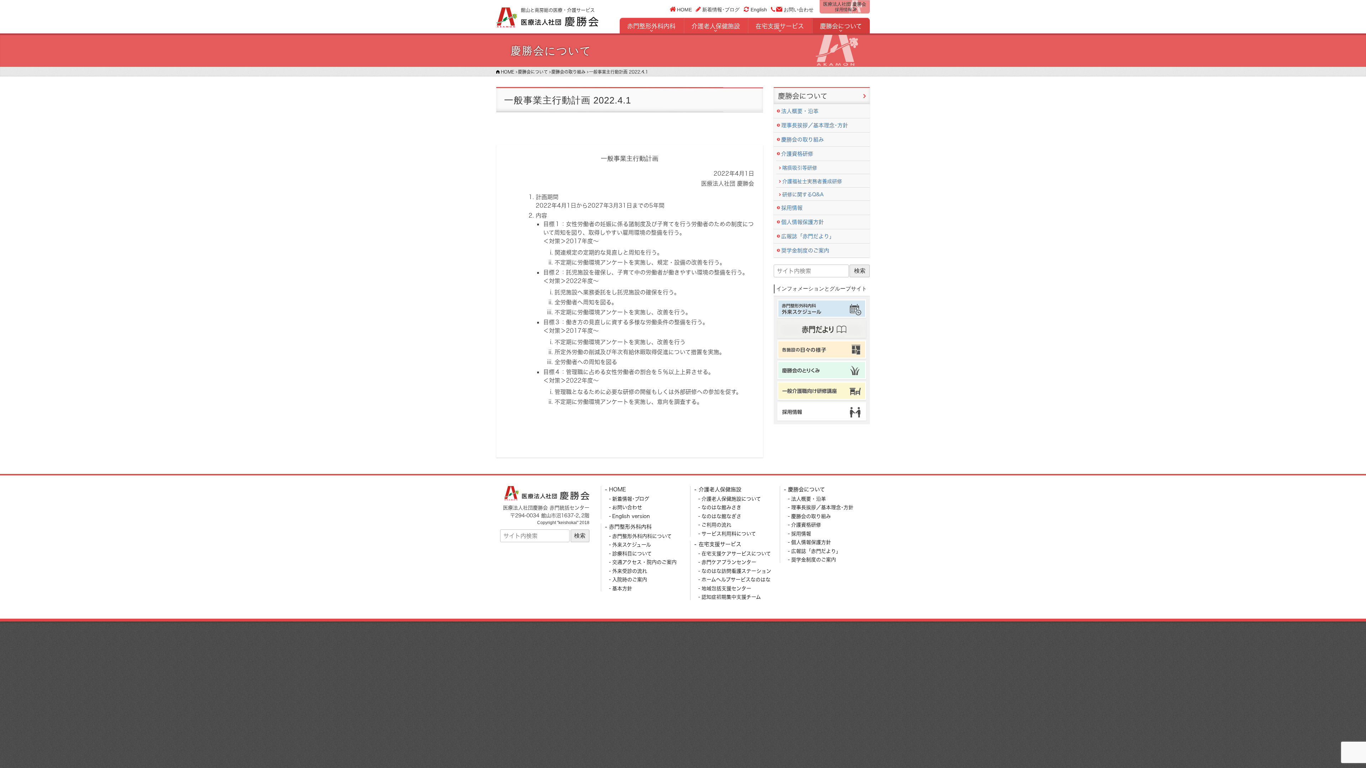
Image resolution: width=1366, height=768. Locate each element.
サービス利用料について (728, 533)
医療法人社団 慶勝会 (844, 6)
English (759, 9)
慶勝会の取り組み (802, 139)
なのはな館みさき (721, 507)
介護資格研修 (797, 153)
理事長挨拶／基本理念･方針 (814, 125)
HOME (684, 9)
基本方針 (622, 588)
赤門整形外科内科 (651, 26)
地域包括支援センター (726, 588)
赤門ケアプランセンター (728, 562)
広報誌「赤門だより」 (808, 236)
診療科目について (632, 553)
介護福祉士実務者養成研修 (812, 181)
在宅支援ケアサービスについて (736, 553)
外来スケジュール (631, 545)
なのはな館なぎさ (721, 516)
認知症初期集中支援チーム (731, 597)
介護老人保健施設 (716, 26)
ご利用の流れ (716, 525)
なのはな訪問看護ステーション (736, 571)
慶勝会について (841, 26)
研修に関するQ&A (803, 194)
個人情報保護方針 (802, 222)
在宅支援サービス (780, 26)
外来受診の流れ (629, 571)
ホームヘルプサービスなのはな (736, 579)
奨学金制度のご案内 (805, 250)
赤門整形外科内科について (642, 536)
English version (631, 516)
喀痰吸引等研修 (799, 168)
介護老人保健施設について (731, 499)
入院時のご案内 (629, 579)
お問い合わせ (799, 9)
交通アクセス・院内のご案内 (644, 562)
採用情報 (792, 207)
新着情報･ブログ (721, 9)
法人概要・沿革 (800, 111)
